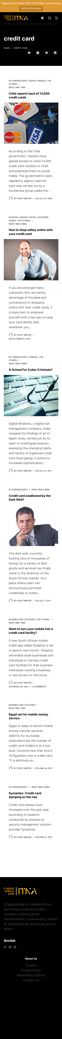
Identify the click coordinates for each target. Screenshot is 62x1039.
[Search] (49, 18)
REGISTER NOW (31, 8)
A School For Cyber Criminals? (31, 369)
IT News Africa (14, 904)
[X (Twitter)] (38, 53)
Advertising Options (31, 975)
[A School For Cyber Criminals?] (31, 395)
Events (31, 965)
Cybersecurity (19, 80)
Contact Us (31, 980)
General (33, 357)
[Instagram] (15, 947)
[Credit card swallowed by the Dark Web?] (31, 525)
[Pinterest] (46, 53)
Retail (32, 217)
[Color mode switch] (42, 18)
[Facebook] (29, 53)
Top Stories (23, 220)
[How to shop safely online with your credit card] (31, 259)
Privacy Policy (31, 970)
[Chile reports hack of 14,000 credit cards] (31, 123)
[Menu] (56, 18)
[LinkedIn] (55, 53)
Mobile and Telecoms (23, 619)
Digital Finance (37, 80)
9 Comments (39, 686)
